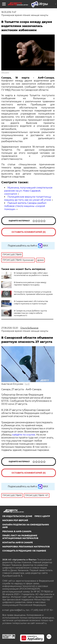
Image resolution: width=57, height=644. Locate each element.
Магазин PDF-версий (15, 520)
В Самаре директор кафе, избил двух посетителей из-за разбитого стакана (31, 274)
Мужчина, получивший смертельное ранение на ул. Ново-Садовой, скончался (28, 190)
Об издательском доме (17, 516)
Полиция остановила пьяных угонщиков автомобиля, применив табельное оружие (33, 293)
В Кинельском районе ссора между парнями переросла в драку (30, 283)
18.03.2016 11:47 (8, 12)
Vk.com (5, 72)
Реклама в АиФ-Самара (16, 531)
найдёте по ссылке (23, 434)
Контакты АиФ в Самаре (17, 542)
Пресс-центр (42, 516)
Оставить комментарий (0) (29, 232)
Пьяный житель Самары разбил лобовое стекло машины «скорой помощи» (25, 206)
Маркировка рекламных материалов (26, 546)
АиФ (27, 384)
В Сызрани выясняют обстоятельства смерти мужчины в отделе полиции (31, 302)
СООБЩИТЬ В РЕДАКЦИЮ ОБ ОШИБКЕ (24, 550)
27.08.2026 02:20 (9, 328)
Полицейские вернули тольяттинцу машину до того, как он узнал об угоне (27, 198)
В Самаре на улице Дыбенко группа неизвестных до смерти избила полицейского (30, 313)
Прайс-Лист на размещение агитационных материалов (20, 537)
